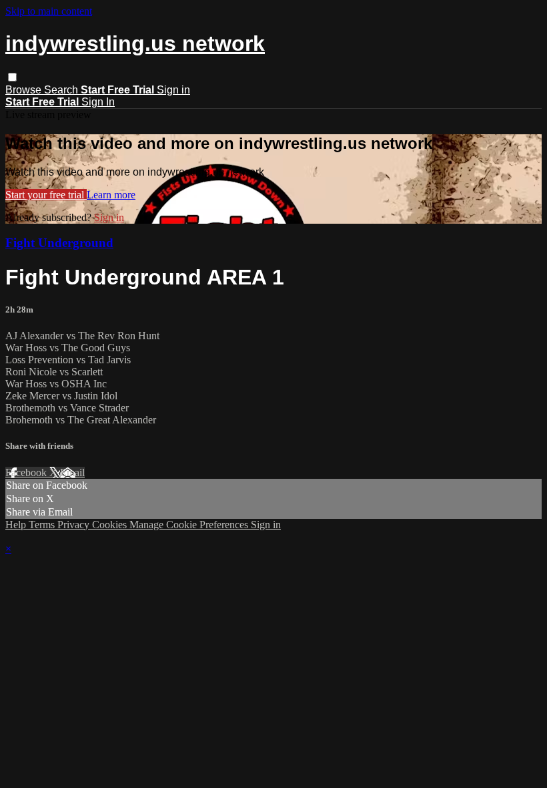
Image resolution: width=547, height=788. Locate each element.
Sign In (98, 102)
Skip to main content (48, 11)
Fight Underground (59, 243)
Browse (24, 89)
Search (62, 89)
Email (72, 472)
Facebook (27, 472)
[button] (12, 77)
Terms (43, 524)
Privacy (74, 524)
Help (17, 524)
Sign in (173, 89)
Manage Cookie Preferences (190, 524)
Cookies (110, 524)
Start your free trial (46, 194)
